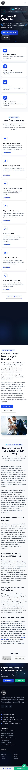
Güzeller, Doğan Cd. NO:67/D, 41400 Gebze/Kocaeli (12, 720)
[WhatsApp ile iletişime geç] (24, 766)
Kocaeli (3, 756)
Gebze (3, 752)
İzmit (15, 756)
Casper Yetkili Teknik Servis (8, 730)
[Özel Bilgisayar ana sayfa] (3, 3)
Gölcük (3, 758)
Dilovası (16, 754)
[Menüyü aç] (25, 2)
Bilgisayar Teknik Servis (7, 735)
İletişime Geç (7, 406)
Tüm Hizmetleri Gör (14, 296)
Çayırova (3, 754)
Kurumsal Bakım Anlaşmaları (8, 744)
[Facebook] (2, 706)
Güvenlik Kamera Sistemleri (8, 737)
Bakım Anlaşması (8, 36)
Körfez (16, 758)
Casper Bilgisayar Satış (7, 733)
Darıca (16, 752)
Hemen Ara (9, 680)
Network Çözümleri (6, 742)
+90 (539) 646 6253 (8, 410)
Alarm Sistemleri (5, 740)
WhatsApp (21, 680)
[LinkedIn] (10, 706)
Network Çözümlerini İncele (11, 31)
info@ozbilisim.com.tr (8, 714)
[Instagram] (6, 706)
